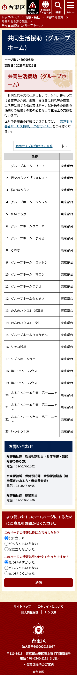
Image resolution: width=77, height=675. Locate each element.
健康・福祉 (32, 17)
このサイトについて (50, 606)
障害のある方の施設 (15, 21)
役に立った (16, 537)
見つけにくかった (21, 573)
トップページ (10, 17)
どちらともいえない (23, 543)
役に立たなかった (21, 549)
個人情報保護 (29, 612)
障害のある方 (54, 17)
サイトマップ (22, 606)
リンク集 (50, 612)
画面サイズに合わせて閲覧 (34, 146)
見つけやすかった (21, 562)
